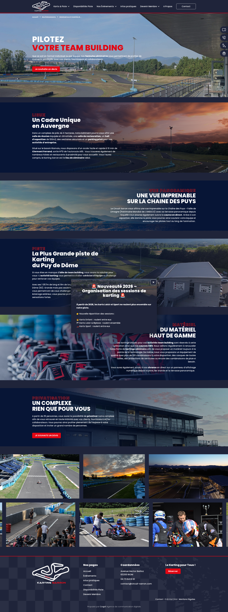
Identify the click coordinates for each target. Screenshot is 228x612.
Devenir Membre (92, 594)
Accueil (87, 571)
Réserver (173, 571)
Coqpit (103, 606)
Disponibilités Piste (83, 6)
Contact (186, 6)
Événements (89, 575)
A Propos (167, 6)
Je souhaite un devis (46, 69)
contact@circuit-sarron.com (136, 583)
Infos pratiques (128, 6)
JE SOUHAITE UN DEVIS (46, 435)
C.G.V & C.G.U (171, 599)
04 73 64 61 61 (128, 579)
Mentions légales (187, 599)
